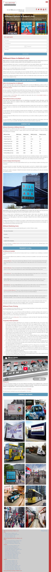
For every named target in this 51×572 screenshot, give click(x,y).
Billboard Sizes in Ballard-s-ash (11, 533)
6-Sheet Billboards (7, 273)
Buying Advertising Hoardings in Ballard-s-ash (13, 570)
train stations (13, 96)
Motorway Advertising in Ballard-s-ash (12, 551)
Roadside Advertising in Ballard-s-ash (12, 548)
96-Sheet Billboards (7, 267)
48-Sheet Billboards (7, 260)
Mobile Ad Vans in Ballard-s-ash (11, 564)
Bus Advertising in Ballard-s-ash (11, 561)
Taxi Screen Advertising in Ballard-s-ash (12, 565)
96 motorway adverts (7, 87)
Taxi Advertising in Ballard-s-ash (11, 560)
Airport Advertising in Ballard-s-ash (11, 554)
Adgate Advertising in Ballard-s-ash (12, 558)
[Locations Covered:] (3, 1)
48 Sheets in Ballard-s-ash (10, 535)
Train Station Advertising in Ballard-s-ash (13, 553)
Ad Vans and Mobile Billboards (10, 290)
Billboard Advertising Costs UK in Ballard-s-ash (13, 538)
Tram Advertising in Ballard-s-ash (11, 556)
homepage (29, 388)
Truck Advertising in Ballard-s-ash (11, 563)
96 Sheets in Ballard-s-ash (10, 537)
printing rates (16, 317)
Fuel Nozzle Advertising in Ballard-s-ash (12, 569)
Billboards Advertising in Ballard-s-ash (11, 530)
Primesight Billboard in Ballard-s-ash (12, 541)
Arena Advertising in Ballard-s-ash (11, 555)
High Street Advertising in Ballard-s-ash (12, 543)
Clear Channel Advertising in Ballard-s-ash (13, 540)
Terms (46, 530)
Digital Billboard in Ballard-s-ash (11, 550)
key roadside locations (42, 95)
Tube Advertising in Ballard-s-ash (11, 546)
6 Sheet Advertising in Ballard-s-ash (12, 534)
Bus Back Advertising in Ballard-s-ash (12, 566)
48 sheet (15, 95)
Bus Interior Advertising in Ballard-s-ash (12, 568)
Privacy (42, 530)
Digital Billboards (7, 284)
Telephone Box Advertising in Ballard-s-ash (13, 549)
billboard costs (16, 243)
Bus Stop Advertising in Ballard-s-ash (12, 545)
